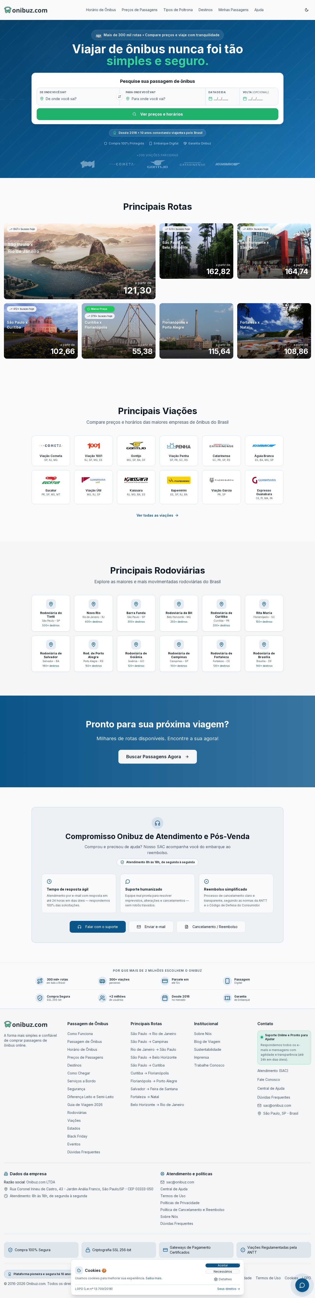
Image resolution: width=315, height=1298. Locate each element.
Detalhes (225, 1279)
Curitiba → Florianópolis (150, 1073)
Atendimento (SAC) (272, 1071)
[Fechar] (239, 1264)
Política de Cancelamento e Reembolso (192, 1210)
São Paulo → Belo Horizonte (154, 1057)
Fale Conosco (268, 1079)
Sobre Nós (203, 1034)
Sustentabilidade (207, 1049)
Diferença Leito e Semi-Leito (90, 1097)
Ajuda (259, 10)
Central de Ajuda (270, 1088)
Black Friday (77, 1136)
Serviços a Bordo (81, 1081)
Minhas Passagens (234, 10)
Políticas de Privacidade (180, 1203)
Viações (74, 1120)
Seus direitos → (228, 1289)
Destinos (206, 10)
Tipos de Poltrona (178, 10)
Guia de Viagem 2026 (85, 1105)
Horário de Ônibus (101, 10)
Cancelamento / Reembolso (214, 927)
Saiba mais (153, 1278)
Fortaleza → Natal (145, 1097)
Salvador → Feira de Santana (154, 1089)
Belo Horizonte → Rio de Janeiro (157, 1105)
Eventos (73, 1144)
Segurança (76, 1089)
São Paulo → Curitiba (148, 1065)
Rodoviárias (77, 1112)
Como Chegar (78, 1073)
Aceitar (223, 1265)
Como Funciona (80, 1034)
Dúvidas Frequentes (83, 1152)
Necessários (223, 1271)
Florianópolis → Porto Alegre (154, 1081)
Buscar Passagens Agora (153, 756)
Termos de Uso (173, 1196)
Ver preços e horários (161, 114)
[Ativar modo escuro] (306, 9)
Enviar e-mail (155, 927)
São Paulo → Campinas (149, 1041)
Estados (73, 1128)
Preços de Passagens (140, 10)
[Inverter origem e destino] (119, 96)
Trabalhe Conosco (209, 1065)
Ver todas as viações (155, 515)
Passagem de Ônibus (84, 1041)
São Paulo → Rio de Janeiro (153, 1034)
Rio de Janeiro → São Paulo (153, 1049)
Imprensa (201, 1057)
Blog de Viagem (207, 1041)
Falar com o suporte (101, 927)
